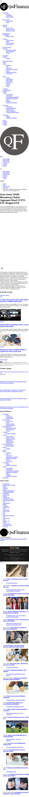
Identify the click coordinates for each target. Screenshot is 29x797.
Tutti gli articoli (3, 359)
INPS (4, 486)
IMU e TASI (6, 511)
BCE (4, 508)
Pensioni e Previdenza (11, 102)
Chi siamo (6, 554)
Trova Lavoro (9, 28)
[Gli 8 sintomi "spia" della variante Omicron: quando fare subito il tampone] (16, 637)
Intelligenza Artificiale (11, 117)
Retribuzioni (9, 440)
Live (1, 296)
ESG (7, 66)
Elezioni (8, 58)
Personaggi (6, 55)
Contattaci (11, 539)
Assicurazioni (9, 94)
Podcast (5, 91)
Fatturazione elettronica (8, 515)
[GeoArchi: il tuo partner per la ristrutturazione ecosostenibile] (16, 700)
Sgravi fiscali (6, 494)
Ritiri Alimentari (10, 51)
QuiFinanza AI (6, 33)
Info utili (5, 48)
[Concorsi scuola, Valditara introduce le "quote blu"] (16, 706)
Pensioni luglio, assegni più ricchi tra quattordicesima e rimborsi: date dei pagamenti (13, 382)
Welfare (5, 496)
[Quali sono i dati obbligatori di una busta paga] (16, 759)
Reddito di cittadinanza (8, 490)
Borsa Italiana (9, 79)
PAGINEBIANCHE (5, 551)
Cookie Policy (22, 554)
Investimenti (9, 15)
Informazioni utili (7, 426)
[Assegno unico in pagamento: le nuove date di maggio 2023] (16, 624)
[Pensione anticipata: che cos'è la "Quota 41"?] (16, 714)
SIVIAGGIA (19, 551)
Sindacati (5, 506)
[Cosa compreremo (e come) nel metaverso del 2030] (16, 747)
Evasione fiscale (10, 423)
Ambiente (8, 65)
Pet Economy (9, 44)
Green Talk (9, 68)
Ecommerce (6, 493)
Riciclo (8, 70)
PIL (4, 514)
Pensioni (5, 25)
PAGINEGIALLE (12, 549)
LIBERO (2, 549)
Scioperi (8, 53)
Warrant (8, 84)
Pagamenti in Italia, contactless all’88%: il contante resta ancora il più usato (13, 350)
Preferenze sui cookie (13, 555)
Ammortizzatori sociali (8, 500)
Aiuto (19, 555)
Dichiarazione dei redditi (9, 485)
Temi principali (6, 523)
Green (4, 64)
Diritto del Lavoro (10, 30)
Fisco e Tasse (6, 19)
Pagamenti (5, 488)
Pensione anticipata (11, 433)
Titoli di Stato (9, 82)
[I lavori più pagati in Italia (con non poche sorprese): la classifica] (16, 590)
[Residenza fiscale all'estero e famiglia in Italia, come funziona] (16, 771)
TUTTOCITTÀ (11, 551)
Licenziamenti (6, 503)
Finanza (8, 14)
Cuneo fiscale (6, 518)
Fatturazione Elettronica (12, 98)
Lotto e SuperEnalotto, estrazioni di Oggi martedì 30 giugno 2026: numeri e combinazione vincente (13, 390)
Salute (4, 120)
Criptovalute (9, 95)
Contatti (5, 124)
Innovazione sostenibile (12, 69)
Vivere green (9, 73)
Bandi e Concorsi (10, 29)
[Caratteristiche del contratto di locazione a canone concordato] (16, 784)
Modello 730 (6, 521)
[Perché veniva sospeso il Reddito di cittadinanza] (16, 687)
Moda (7, 41)
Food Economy (10, 40)
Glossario (5, 88)
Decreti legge (6, 483)
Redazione (5, 477)
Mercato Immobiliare (8, 444)
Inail (4, 519)
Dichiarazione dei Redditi (12, 97)
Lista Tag (5, 526)
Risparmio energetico (11, 72)
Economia (5, 12)
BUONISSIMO (12, 552)
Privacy (16, 554)
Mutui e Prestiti (10, 36)
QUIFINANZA (24, 551)
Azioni (8, 77)
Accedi (2, 181)
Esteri (4, 62)
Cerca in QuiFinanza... (6, 537)
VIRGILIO (6, 549)
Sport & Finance (7, 47)
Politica (5, 57)
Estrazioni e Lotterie (11, 50)
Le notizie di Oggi (7, 525)
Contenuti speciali (4, 539)
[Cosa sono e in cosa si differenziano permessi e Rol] (16, 739)
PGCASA (26, 549)
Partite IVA (9, 443)
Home (4, 183)
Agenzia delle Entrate (8, 492)
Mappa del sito (17, 539)
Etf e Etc (8, 83)
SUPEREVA (17, 552)
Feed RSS (24, 539)
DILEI (16, 551)
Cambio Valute (9, 109)
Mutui (7, 100)
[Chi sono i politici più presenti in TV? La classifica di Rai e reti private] (16, 603)
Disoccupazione (10, 441)
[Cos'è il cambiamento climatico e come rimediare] (16, 667)
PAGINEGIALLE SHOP (19, 549)
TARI (4, 522)
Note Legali (11, 554)
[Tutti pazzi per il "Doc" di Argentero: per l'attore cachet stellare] (16, 616)
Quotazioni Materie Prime (12, 112)
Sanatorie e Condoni (8, 499)
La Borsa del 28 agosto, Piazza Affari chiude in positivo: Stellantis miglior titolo (14, 300)
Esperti (4, 123)
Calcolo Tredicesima (11, 108)
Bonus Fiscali (9, 21)
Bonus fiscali (9, 421)
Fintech (8, 116)
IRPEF (4, 504)
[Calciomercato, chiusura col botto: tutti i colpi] (16, 583)
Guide (4, 93)
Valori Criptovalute (10, 111)
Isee (4, 517)
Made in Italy (6, 497)
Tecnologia (6, 115)
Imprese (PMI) (9, 17)
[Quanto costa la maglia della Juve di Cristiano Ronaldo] (16, 727)
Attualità (5, 122)
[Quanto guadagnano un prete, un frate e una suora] (16, 570)
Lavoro (5, 26)
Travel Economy (10, 43)
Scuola (4, 489)
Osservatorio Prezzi (8, 61)
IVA (4, 501)
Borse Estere (9, 80)
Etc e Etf (5, 188)
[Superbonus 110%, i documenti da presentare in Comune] (16, 655)
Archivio (2, 540)
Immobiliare (6, 35)
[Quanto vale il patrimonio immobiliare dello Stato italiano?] (16, 674)
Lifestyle (5, 39)
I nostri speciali (6, 90)
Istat (4, 512)
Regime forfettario (10, 425)
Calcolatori (5, 105)
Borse (4, 76)
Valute (7, 86)
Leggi (7, 22)
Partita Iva (8, 101)
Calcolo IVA (9, 106)
